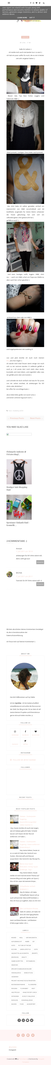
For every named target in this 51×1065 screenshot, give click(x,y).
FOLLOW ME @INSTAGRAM (24, 760)
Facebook (25, 735)
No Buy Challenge (28, 996)
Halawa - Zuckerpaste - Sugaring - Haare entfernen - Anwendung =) (30, 844)
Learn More (22, 17)
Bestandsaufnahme (18, 984)
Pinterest (15, 744)
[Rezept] (34, 953)
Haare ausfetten (17, 961)
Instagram (15, 735)
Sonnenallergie (27, 1000)
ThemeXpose (23, 1059)
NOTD (13, 945)
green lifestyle (25, 949)
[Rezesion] (15, 957)
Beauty (24, 957)
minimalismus (16, 973)
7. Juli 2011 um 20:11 (24, 576)
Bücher (14, 949)
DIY (33, 941)
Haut (33, 988)
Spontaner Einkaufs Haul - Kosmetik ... (18, 523)
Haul (21, 937)
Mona (19, 573)
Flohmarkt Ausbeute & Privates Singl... (16, 453)
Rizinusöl (14, 1000)
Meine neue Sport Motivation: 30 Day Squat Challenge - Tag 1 (29, 867)
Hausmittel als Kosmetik (20, 953)
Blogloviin (35, 735)
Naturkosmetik (31, 937)
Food (22, 1004)
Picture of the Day (24, 945)
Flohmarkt (24, 988)
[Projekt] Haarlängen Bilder (21, 969)
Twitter (25, 744)
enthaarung (30, 961)
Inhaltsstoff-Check (30, 992)
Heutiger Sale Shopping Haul (17, 488)
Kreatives (14, 965)
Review (13, 937)
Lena (24, 42)
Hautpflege (15, 992)
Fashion (25, 37)
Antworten (40, 562)
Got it (32, 17)
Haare (27, 941)
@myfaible (13, 1047)
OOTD (21, 411)
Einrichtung (28, 973)
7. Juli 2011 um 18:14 (24, 551)
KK (10, 277)
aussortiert (31, 1004)
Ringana (14, 988)
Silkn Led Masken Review (29, 908)
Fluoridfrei (32, 984)
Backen (14, 1004)
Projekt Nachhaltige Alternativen (23, 980)
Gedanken (14, 976)
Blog (8, 361)
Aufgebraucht (16, 941)
